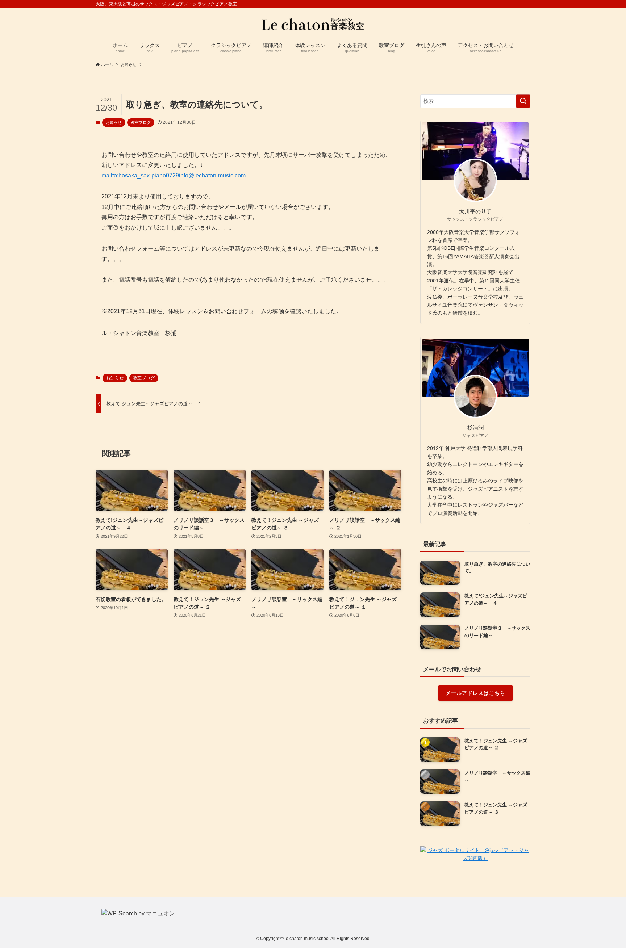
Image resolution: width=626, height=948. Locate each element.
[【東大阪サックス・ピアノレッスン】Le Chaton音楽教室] (313, 24)
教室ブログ (141, 122)
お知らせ (114, 122)
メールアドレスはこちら (475, 693)
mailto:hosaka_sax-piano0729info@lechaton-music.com (173, 175)
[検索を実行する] (523, 101)
